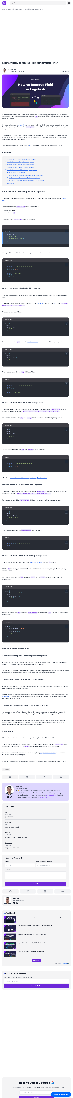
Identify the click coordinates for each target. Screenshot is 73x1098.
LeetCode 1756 (51, 795)
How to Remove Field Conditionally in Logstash (22, 170)
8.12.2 (30, 145)
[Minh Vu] (4, 70)
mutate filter (22, 125)
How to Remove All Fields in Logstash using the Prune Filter (28, 478)
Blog (3, 9)
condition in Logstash (35, 562)
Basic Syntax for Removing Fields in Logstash (21, 159)
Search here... (18, 3)
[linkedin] (44, 777)
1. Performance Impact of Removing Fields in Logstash (26, 175)
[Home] (4, 3)
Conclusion (10, 183)
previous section (32, 342)
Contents (6, 152)
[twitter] (27, 777)
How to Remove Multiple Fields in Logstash (20, 164)
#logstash (6, 769)
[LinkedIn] (8, 797)
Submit (35, 883)
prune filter (5, 696)
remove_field (40, 303)
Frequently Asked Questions (16, 172)
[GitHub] (11, 797)
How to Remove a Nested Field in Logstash (20, 167)
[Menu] (69, 3)
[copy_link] (61, 777)
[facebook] (10, 777)
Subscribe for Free (36, 986)
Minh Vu (13, 69)
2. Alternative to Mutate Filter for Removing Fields (24, 178)
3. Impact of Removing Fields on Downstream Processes (26, 180)
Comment (8, 870)
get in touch (44, 797)
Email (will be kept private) (44, 861)
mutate (55, 303)
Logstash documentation (48, 753)
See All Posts (36, 960)
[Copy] (66, 231)
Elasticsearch (63, 963)
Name (7, 861)
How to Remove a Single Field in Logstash (20, 162)
